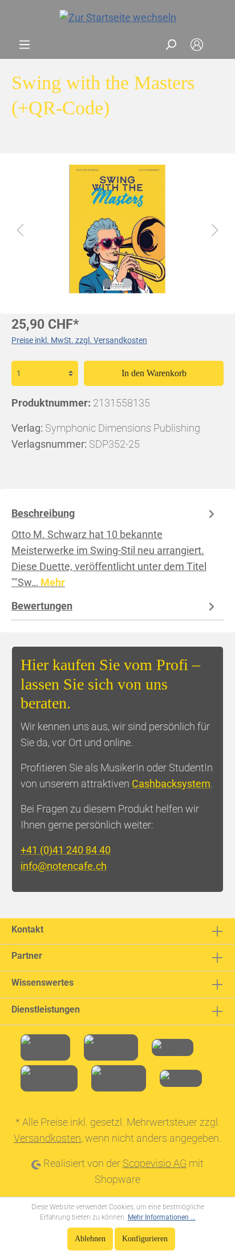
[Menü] (24, 44)
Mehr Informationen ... (162, 1217)
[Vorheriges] (20, 229)
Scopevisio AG (155, 1163)
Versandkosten (47, 1138)
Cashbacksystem (171, 784)
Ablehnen (90, 1238)
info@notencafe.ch (64, 866)
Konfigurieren (145, 1238)
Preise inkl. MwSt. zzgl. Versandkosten (79, 340)
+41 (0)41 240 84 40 (66, 850)
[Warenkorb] (217, 44)
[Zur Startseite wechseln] (117, 17)
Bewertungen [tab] (41, 606)
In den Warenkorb (154, 373)
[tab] (114, 546)
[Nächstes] (215, 229)
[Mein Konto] (197, 44)
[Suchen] (170, 44)
